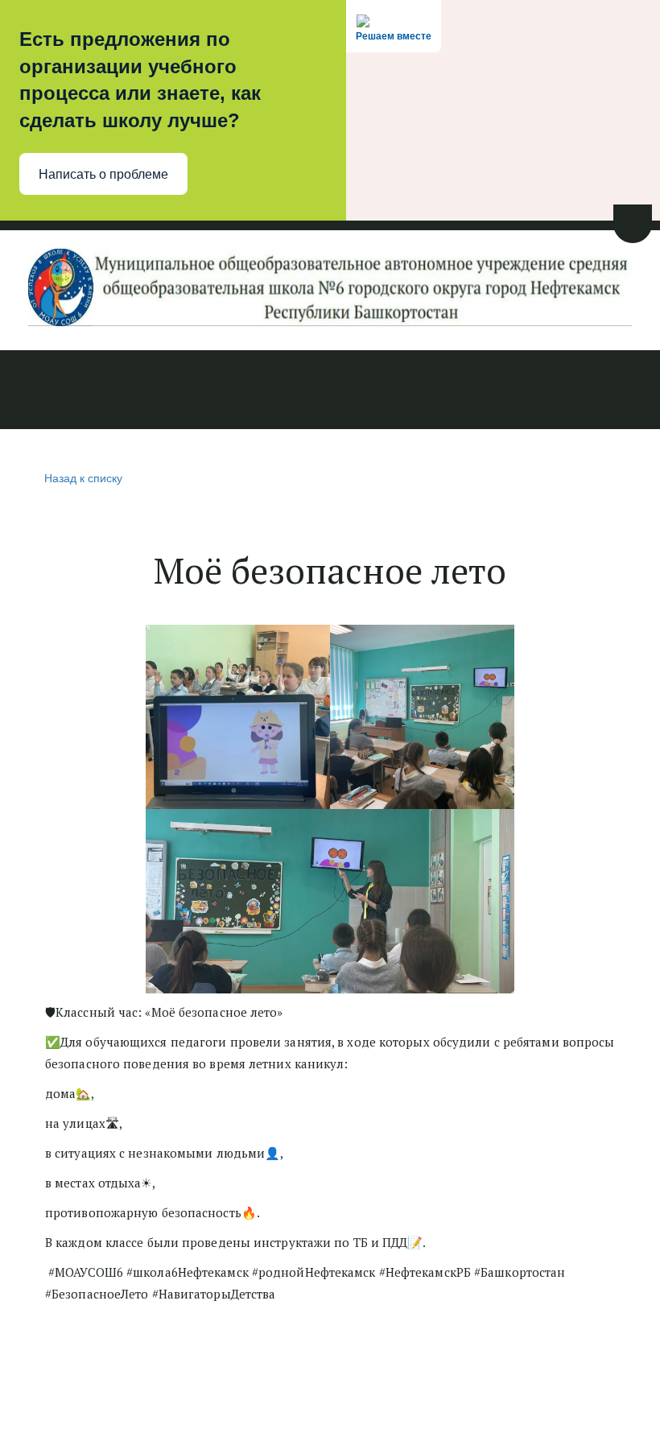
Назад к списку (83, 477)
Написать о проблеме (103, 174)
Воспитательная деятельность (428, 391)
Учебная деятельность (223, 391)
